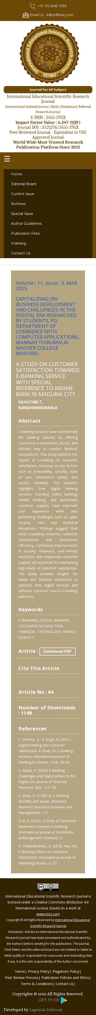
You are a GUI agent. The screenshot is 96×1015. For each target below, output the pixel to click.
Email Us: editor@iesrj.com (51, 14)
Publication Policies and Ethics (65, 977)
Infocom (55, 1010)
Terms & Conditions (37, 983)
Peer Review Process (21, 977)
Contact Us (20, 253)
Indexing (18, 243)
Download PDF (57, 651)
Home (16, 174)
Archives (18, 204)
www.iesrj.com (48, 914)
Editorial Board (23, 184)
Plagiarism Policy (65, 971)
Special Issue (22, 213)
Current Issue (22, 194)
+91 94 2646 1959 (51, 5)
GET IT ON (49, 1000)
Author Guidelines (26, 223)
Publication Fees (25, 233)
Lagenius (38, 1010)
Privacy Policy (38, 971)
